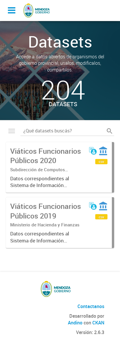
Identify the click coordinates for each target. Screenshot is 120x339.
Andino (75, 322)
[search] (109, 131)
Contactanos (90, 306)
